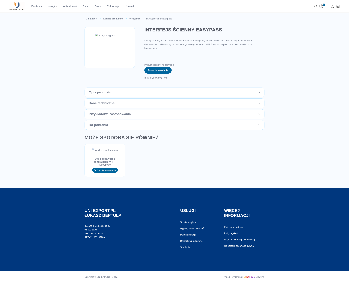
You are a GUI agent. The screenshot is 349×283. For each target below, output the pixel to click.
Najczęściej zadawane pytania (239, 246)
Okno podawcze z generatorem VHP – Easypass (105, 161)
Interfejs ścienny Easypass (159, 19)
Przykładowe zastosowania (110, 114)
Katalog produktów (113, 19)
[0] (321, 6)
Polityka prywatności (234, 227)
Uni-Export (91, 19)
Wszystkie (134, 19)
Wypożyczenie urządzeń (192, 228)
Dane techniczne (102, 103)
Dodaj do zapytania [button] (106, 170)
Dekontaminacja (188, 235)
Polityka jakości (231, 233)
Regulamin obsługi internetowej (239, 239)
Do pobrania (98, 125)
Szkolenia (185, 247)
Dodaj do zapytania (158, 70)
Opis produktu (100, 92)
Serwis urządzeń (188, 222)
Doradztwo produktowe (191, 241)
